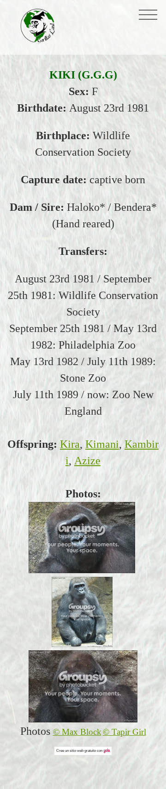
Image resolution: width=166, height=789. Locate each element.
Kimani (102, 444)
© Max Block (77, 732)
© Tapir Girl (124, 732)
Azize (87, 461)
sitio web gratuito (83, 751)
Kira (70, 444)
